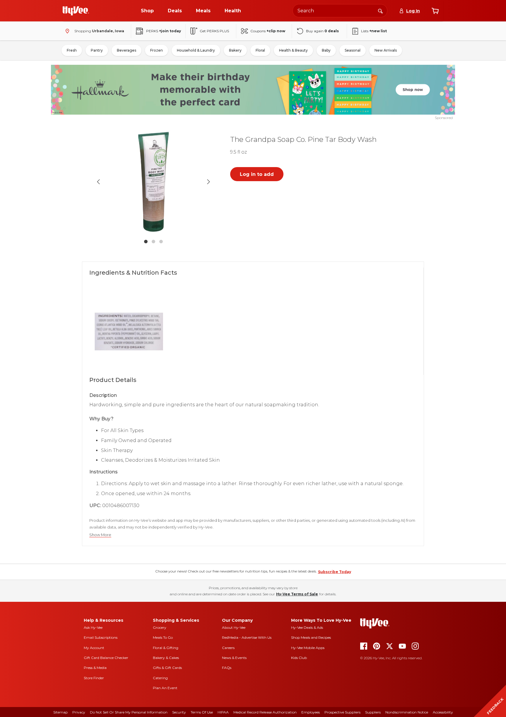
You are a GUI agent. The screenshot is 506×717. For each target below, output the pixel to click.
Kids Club (299, 657)
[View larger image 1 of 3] (153, 181)
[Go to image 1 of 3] (146, 241)
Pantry (97, 50)
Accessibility (443, 712)
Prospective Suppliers (342, 712)
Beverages (126, 50)
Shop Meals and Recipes (311, 637)
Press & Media (95, 667)
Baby (326, 50)
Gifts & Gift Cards (167, 667)
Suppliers (373, 712)
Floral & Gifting (165, 647)
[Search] (380, 11)
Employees (310, 712)
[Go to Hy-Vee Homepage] (76, 11)
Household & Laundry (196, 50)
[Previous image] (98, 181)
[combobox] (340, 10)
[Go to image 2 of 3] (153, 241)
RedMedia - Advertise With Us (246, 637)
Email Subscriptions (100, 637)
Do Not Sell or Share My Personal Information (128, 712)
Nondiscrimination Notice (406, 712)
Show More (100, 535)
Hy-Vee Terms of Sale (297, 594)
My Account (94, 647)
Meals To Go (163, 637)
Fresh (72, 50)
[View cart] (435, 11)
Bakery (235, 50)
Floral (260, 50)
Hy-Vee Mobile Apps (307, 647)
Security (179, 712)
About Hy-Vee (233, 627)
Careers (228, 647)
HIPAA (223, 712)
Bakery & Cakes (166, 657)
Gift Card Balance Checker (106, 657)
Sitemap (60, 712)
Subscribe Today (334, 572)
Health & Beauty (293, 50)
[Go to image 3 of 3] (161, 241)
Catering (160, 678)
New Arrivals (386, 50)
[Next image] (208, 181)
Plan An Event (165, 688)
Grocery (159, 627)
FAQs (226, 667)
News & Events (234, 657)
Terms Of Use (202, 712)
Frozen (156, 50)
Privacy (78, 712)
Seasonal (352, 50)
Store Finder (94, 678)
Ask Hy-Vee (93, 627)
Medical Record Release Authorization (265, 712)
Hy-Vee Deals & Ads (307, 627)
